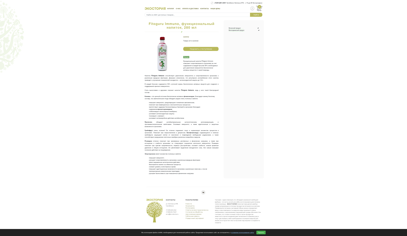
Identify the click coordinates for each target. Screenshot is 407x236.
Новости (188, 204)
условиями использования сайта (242, 232)
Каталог (170, 8)
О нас (178, 8)
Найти (256, 15)
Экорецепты (189, 206)
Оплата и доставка (190, 8)
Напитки (186, 37)
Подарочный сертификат (194, 218)
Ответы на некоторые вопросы (196, 210)
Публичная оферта (192, 216)
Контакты (204, 8)
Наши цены (215, 8)
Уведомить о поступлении (201, 49)
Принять (261, 232)
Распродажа (190, 208)
